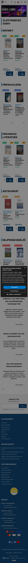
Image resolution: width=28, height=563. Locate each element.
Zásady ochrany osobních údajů (9, 284)
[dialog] (14, 281)
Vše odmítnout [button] (14, 291)
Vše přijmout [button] (14, 287)
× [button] (24, 267)
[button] (14, 294)
